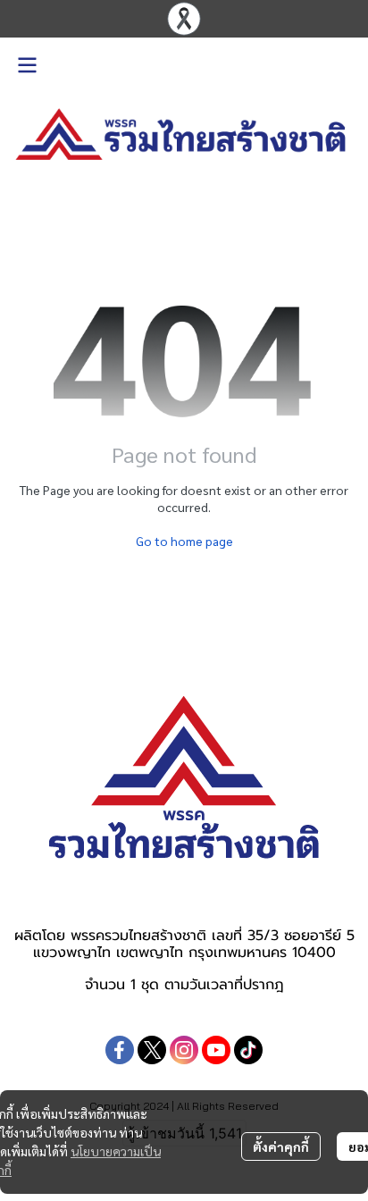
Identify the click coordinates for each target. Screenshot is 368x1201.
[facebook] (119, 1050)
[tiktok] (248, 1050)
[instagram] (184, 1050)
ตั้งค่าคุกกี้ (281, 1146)
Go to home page (184, 541)
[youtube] (216, 1050)
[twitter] (152, 1050)
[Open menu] (27, 65)
